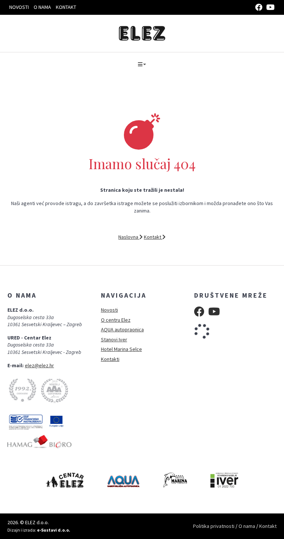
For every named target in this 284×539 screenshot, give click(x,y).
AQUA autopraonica (122, 329)
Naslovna (128, 237)
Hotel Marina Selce (121, 349)
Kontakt (66, 7)
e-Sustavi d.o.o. (53, 530)
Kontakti (110, 359)
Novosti (19, 7)
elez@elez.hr (39, 365)
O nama (42, 7)
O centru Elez (116, 320)
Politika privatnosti (213, 526)
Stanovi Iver (114, 339)
